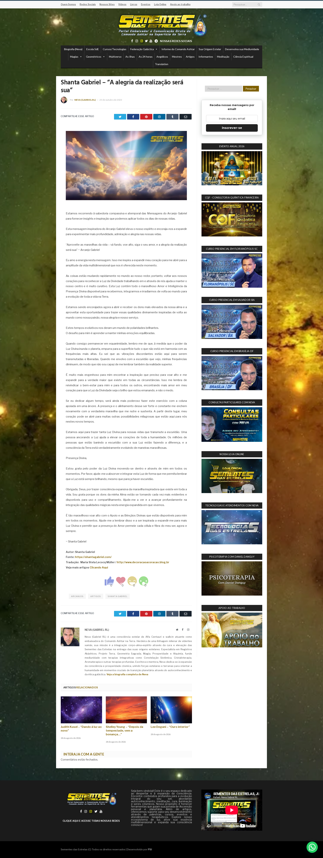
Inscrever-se (232, 128)
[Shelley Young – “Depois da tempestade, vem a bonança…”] (126, 709)
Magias (74, 56)
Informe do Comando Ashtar (178, 49)
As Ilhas (130, 56)
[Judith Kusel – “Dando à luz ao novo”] (81, 709)
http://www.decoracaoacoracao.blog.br (143, 562)
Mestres (177, 56)
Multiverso (115, 56)
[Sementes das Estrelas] (161, 24)
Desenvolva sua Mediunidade (242, 49)
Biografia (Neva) (73, 49)
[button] (312, 847)
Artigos (190, 56)
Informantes (206, 56)
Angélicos (162, 56)
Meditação (223, 56)
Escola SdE (92, 49)
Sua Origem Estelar (210, 49)
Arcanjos (77, 596)
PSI (150, 849)
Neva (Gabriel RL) (85, 99)
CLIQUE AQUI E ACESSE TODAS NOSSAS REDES (91, 820)
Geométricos (93, 56)
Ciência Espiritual (243, 56)
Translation (161, 64)
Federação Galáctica (142, 49)
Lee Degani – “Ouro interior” (170, 727)
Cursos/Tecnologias (114, 49)
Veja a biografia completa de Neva (127, 674)
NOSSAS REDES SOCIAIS (176, 41)
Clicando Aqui (99, 567)
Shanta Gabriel (117, 596)
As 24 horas (146, 56)
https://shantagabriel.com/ (93, 557)
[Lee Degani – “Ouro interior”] (171, 709)
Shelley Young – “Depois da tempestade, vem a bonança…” (124, 730)
